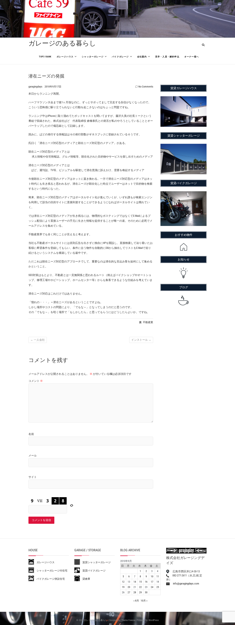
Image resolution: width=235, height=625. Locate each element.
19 (123, 587)
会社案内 (142, 56)
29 (140, 592)
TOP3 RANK (45, 56)
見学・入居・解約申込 (167, 56)
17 (152, 581)
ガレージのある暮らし (62, 43)
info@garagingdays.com (184, 583)
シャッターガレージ (93, 56)
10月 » (144, 600)
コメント (35, 381)
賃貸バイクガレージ (93, 570)
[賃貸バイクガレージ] (183, 193)
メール (32, 455)
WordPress (154, 620)
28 (134, 592)
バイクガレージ (120, 56)
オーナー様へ (191, 56)
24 (152, 587)
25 (157, 587)
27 (129, 592)
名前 (31, 434)
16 (146, 581)
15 (140, 581)
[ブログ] (183, 300)
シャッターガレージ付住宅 (50, 570)
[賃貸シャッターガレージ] (183, 146)
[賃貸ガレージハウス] (183, 98)
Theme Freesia (128, 620)
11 (157, 576)
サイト (32, 477)
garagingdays (35, 86)
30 (146, 592)
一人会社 (37, 339)
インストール (141, 339)
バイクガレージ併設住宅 (49, 578)
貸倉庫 (85, 578)
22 (140, 587)
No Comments (145, 86)
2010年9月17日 (53, 86)
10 (152, 576)
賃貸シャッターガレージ (95, 562)
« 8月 (136, 600)
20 (129, 587)
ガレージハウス (65, 56)
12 (123, 581)
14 (134, 581)
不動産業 (148, 322)
